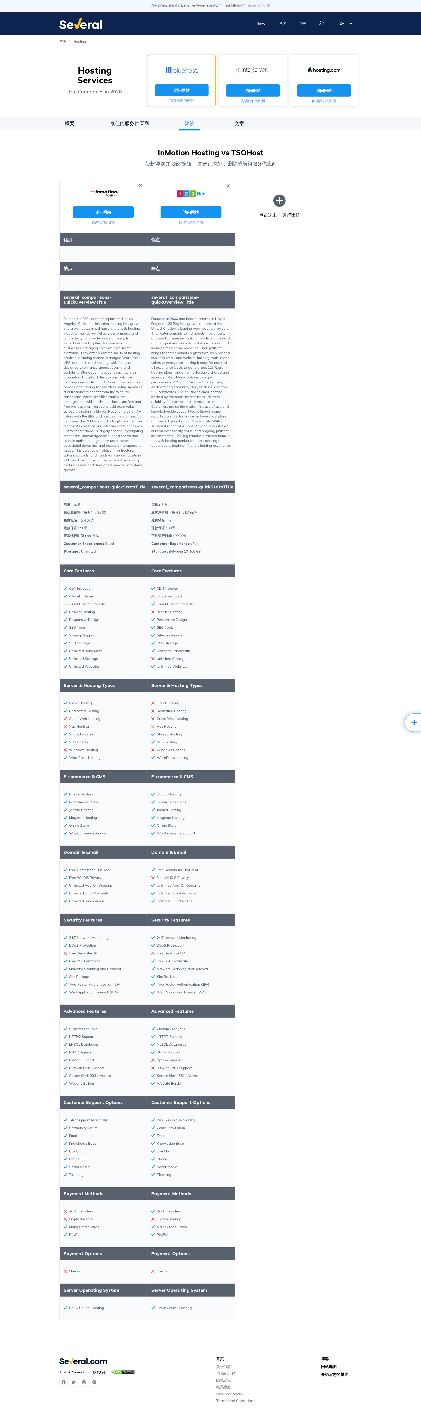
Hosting (80, 41)
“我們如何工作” (256, 6)
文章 (239, 123)
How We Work (229, 1393)
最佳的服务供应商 (129, 123)
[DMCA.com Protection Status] (123, 1372)
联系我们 (224, 1387)
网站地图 (329, 1366)
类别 (303, 23)
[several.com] (80, 23)
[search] (321, 23)
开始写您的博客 (334, 1374)
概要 (70, 123)
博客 (282, 23)
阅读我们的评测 (182, 101)
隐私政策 (224, 1380)
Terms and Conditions (235, 1400)
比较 (189, 123)
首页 (62, 41)
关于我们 (224, 1366)
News (261, 23)
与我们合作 (226, 1373)
